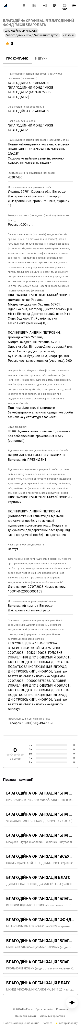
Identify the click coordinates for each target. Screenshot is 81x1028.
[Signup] (55, 5)
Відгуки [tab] (41, 58)
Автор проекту (68, 1023)
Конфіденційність (25, 1016)
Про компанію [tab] (17, 58)
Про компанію (44, 1009)
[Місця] (24, 5)
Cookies (47, 1023)
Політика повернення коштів (22, 1023)
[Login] (46, 5)
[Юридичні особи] (34, 5)
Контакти (62, 1009)
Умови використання (53, 1016)
